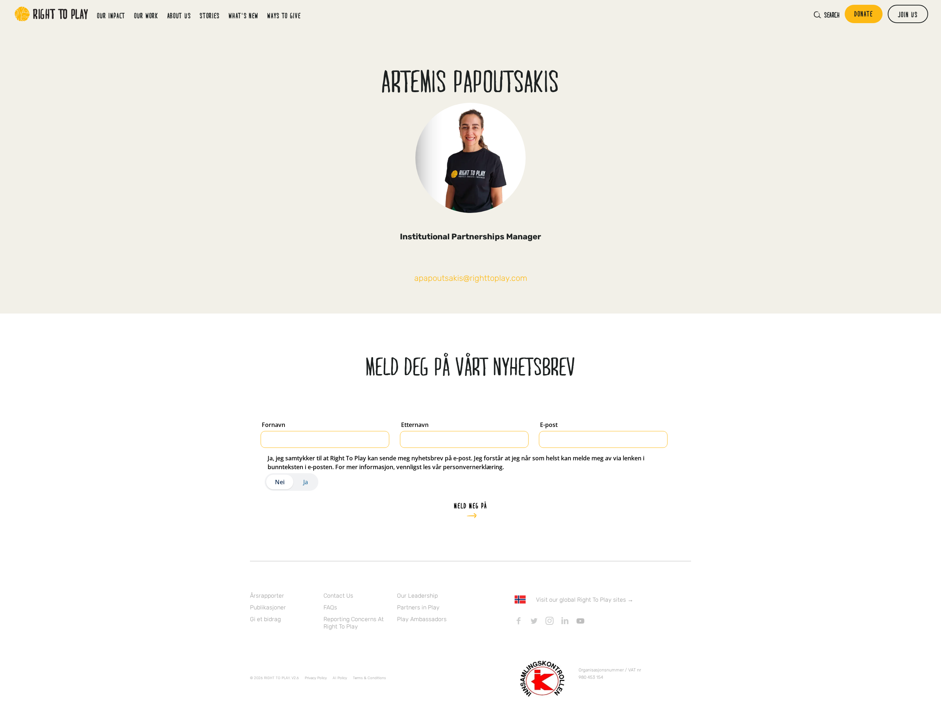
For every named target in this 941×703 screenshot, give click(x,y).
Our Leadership (417, 595)
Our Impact (111, 15)
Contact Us (338, 595)
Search (832, 14)
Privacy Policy (316, 678)
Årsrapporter (267, 595)
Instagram (549, 621)
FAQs (330, 607)
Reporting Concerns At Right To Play (353, 623)
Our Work (146, 15)
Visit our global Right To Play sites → (584, 599)
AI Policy (340, 678)
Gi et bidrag (265, 619)
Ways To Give (284, 15)
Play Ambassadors (422, 619)
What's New (243, 15)
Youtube (580, 621)
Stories (210, 15)
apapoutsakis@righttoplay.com (470, 278)
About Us (179, 15)
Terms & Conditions (369, 678)
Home (51, 14)
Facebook (519, 621)
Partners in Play (418, 607)
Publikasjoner (268, 607)
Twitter (534, 621)
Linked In (565, 621)
